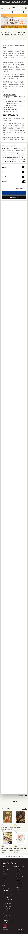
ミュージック (6, 911)
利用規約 (17, 880)
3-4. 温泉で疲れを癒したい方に (11, 109)
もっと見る (24, 808)
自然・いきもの (7, 908)
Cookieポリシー (19, 887)
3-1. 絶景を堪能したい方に (10, 103)
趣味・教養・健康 (7, 906)
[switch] (24, 172)
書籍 (4, 878)
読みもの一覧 (6, 888)
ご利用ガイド (7, 856)
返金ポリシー (18, 889)
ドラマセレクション (8, 895)
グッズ (5, 880)
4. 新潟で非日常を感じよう (10, 112)
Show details (19, 188)
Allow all (14, 192)
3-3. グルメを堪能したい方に (11, 107)
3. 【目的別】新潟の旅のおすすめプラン (14, 101)
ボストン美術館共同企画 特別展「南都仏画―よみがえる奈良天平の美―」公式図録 (7, 828)
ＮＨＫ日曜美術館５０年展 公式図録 (20, 849)
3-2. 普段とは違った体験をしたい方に (13, 105)
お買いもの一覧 (7, 869)
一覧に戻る (15, 801)
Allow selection (14, 197)
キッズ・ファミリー (8, 904)
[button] (2, 8)
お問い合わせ (21, 856)
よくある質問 (14, 856)
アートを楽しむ (7, 897)
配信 (4, 871)
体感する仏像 (17, 827)
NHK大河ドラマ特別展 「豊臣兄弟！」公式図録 (7, 849)
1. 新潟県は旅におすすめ (9, 95)
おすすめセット (7, 883)
